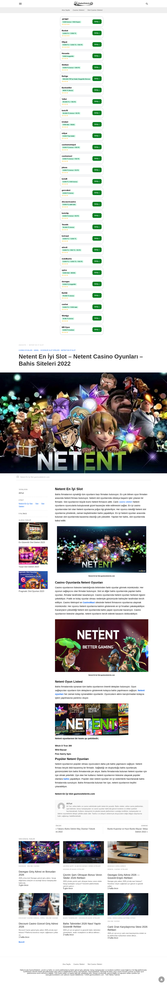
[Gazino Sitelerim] (83, 3)
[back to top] (161, 979)
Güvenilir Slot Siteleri (49, 350)
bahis (66, 779)
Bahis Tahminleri (70, 918)
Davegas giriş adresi (117, 866)
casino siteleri (125, 502)
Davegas (22, 866)
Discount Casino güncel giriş (32, 918)
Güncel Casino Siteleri (118, 869)
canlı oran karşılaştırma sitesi (122, 918)
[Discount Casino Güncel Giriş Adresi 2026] (39, 904)
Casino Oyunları (25, 350)
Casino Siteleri (78, 10)
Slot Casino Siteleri (95, 10)
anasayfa (22, 345)
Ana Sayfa (66, 10)
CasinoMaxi (89, 602)
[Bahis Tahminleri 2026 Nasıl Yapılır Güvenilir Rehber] (83, 904)
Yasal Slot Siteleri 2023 (29, 567)
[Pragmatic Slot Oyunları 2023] (33, 580)
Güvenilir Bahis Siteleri (73, 869)
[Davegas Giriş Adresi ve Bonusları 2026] (39, 852)
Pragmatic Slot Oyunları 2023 (31, 591)
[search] (146, 3)
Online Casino (33, 866)
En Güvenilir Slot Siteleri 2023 (32, 542)
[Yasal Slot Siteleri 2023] (33, 555)
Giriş (97, 21)
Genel (36, 350)
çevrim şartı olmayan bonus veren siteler (81, 866)
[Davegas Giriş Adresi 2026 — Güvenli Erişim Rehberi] (128, 852)
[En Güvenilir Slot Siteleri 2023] (33, 531)
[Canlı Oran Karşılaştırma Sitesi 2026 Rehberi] (128, 904)
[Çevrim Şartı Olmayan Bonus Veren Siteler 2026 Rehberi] (83, 852)
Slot (36, 504)
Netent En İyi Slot (36, 345)
